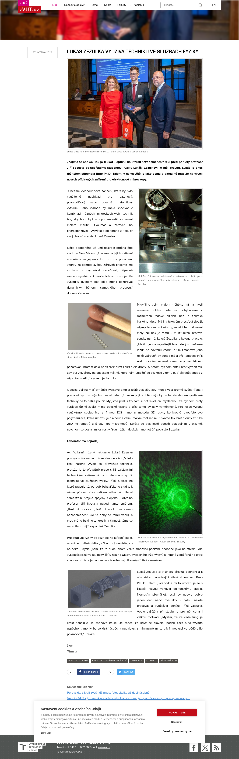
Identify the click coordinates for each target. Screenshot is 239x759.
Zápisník (139, 5)
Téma (94, 5)
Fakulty (121, 5)
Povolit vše (177, 712)
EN (214, 5)
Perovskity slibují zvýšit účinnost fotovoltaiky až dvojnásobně (108, 692)
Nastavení (177, 722)
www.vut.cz (104, 747)
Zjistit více (46, 732)
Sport (107, 5)
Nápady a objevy (74, 5)
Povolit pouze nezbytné (177, 731)
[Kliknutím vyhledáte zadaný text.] (200, 5)
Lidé (55, 5)
